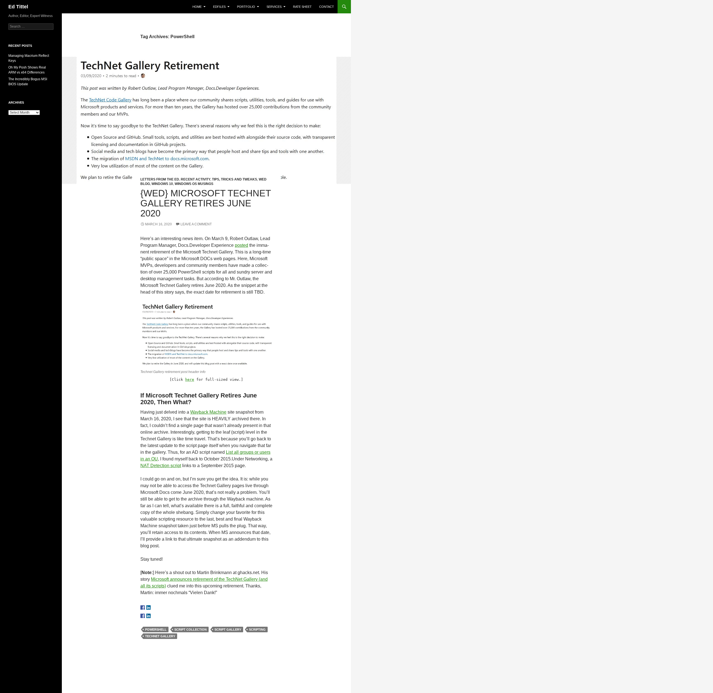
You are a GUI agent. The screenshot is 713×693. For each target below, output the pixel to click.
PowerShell (156, 629)
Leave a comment (196, 224)
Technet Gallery (160, 636)
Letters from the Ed (159, 179)
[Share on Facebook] (142, 616)
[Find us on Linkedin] (148, 607)
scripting (257, 629)
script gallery (227, 629)
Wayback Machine (208, 412)
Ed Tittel (18, 6)
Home (197, 6)
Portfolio (246, 6)
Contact (326, 6)
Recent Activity (195, 179)
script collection (190, 629)
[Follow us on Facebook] (142, 607)
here (189, 379)
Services (274, 6)
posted (241, 245)
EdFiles (219, 6)
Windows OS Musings (194, 184)
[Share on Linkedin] (148, 616)
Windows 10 (162, 184)
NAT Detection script (160, 465)
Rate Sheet (302, 6)
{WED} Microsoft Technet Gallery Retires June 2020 (205, 203)
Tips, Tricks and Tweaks (234, 179)
